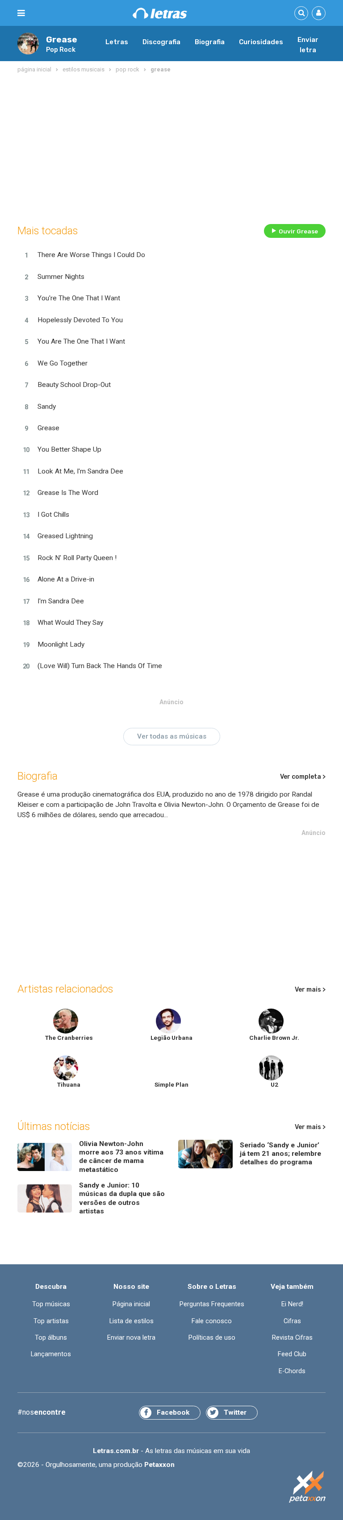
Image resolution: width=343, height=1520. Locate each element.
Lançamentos (51, 1354)
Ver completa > (303, 777)
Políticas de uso (211, 1337)
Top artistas (51, 1321)
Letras (116, 42)
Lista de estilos (131, 1321)
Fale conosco (212, 1321)
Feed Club (292, 1354)
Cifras (292, 1321)
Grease (61, 39)
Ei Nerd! (292, 1304)
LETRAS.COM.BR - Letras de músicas (160, 13)
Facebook (173, 1412)
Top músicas (51, 1304)
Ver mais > (310, 989)
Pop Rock (60, 50)
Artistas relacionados (65, 989)
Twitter (235, 1412)
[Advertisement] (171, 146)
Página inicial (131, 1304)
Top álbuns (51, 1337)
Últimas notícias (53, 1126)
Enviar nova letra (131, 1337)
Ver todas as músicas (171, 736)
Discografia (161, 42)
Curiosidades (261, 42)
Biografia (210, 42)
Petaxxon (159, 1465)
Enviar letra (307, 45)
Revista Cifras (292, 1337)
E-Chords (292, 1371)
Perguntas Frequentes (212, 1304)
